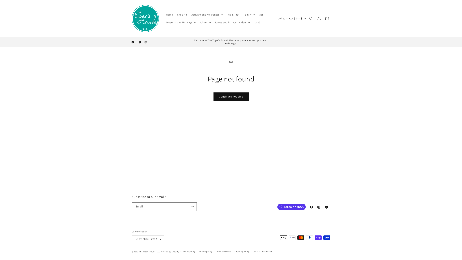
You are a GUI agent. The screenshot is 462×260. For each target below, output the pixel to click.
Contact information (262, 251)
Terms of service (223, 251)
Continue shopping (231, 96)
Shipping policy (241, 251)
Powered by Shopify (169, 251)
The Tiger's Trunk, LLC (149, 251)
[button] (206, 14)
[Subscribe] (193, 206)
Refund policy (188, 251)
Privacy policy (205, 251)
